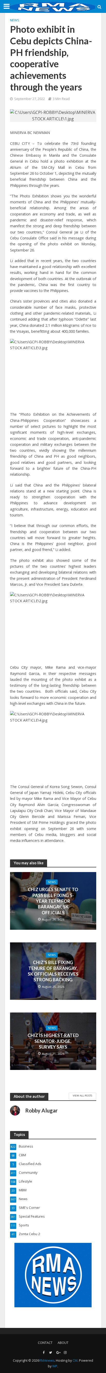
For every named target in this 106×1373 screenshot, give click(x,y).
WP (54, 1366)
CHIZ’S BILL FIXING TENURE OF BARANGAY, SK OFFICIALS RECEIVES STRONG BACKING (53, 971)
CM (75, 1360)
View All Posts (82, 1095)
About (63, 1343)
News (14, 20)
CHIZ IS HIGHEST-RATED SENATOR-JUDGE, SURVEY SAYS (53, 1041)
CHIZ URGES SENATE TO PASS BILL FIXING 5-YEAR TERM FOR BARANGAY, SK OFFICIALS (53, 901)
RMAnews (46, 1360)
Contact (45, 1343)
